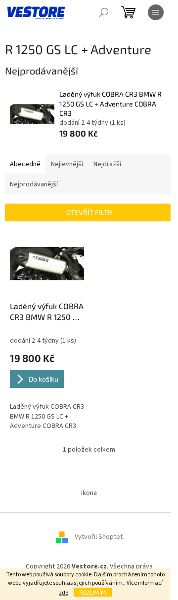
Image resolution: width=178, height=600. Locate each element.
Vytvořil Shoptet (99, 537)
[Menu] (156, 12)
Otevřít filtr (89, 212)
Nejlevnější (67, 164)
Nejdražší (107, 164)
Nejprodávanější (34, 184)
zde (63, 593)
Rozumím (92, 592)
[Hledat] (104, 12)
